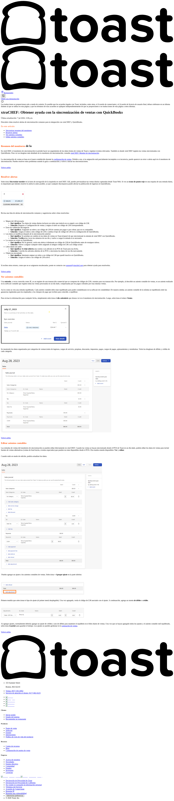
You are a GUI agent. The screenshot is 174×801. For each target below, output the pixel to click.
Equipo (8, 733)
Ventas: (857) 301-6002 (14, 691)
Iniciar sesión (11, 715)
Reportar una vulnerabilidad (16, 793)
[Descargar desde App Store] (11, 777)
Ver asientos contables (14, 135)
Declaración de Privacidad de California (21, 783)
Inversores (9, 770)
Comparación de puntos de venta (18, 750)
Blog (7, 748)
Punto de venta (11, 728)
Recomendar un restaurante (16, 719)
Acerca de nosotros (13, 760)
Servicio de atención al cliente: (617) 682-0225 (23, 693)
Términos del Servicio (14, 787)
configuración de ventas (62, 159)
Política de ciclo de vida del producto (19, 737)
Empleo (8, 768)
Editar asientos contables (15, 137)
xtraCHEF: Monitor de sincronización (85, 153)
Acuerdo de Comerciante (15, 789)
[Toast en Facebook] (10, 701)
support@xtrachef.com (74, 265)
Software (9, 730)
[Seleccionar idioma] (3, 96)
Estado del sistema (12, 717)
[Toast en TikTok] (9, 697)
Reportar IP (10, 791)
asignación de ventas (69, 626)
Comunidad (10, 766)
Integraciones (11, 735)
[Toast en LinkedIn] (10, 703)
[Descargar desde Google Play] (31, 777)
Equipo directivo (12, 764)
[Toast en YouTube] (10, 706)
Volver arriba (6, 168)
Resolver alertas (12, 133)
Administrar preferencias (15, 796)
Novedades (10, 762)
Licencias (9, 773)
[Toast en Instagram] (10, 699)
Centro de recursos (13, 746)
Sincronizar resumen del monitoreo (19, 130)
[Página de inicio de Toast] (87, 679)
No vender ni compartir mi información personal (24, 785)
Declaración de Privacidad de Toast (19, 781)
